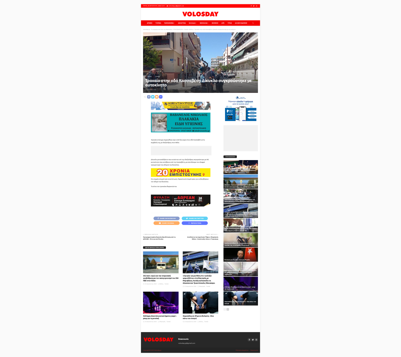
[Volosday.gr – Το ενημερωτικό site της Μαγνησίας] (158, 339)
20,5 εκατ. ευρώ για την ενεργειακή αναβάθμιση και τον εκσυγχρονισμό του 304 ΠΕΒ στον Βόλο (160, 278)
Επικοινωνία (254, 350)
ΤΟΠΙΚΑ (158, 23)
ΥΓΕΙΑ (230, 23)
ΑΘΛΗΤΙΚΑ (182, 23)
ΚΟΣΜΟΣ (215, 23)
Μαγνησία (202, 286)
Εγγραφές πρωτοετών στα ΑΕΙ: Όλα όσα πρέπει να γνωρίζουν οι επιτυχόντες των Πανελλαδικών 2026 (240, 170)
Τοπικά (157, 76)
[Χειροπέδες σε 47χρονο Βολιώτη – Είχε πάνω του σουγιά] (200, 303)
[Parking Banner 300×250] (240, 108)
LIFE (222, 23)
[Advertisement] (181, 150)
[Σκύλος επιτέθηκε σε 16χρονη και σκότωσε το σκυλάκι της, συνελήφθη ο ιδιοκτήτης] (240, 240)
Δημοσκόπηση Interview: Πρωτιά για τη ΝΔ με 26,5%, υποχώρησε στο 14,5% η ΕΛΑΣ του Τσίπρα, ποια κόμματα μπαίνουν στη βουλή (241, 228)
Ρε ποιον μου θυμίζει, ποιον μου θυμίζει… (238, 259)
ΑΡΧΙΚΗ (149, 23)
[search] (253, 23)
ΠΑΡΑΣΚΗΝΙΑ (169, 23)
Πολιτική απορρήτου (242, 350)
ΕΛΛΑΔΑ (192, 23)
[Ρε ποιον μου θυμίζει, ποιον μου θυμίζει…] (240, 255)
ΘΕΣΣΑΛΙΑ (203, 23)
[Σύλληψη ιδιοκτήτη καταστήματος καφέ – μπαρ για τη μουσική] (161, 303)
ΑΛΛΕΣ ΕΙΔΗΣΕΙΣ (241, 23)
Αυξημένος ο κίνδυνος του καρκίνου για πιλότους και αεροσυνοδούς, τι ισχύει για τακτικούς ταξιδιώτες (240, 272)
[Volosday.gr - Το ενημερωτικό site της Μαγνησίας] (200, 14)
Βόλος (150, 76)
